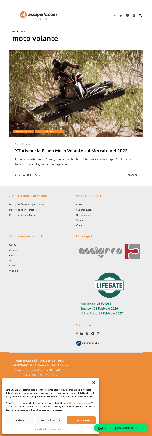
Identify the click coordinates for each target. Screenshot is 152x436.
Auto (79, 204)
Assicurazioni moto (49, 131)
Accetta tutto (81, 420)
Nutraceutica (83, 214)
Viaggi (79, 225)
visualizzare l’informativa (77, 403)
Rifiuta (20, 420)
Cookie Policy (42, 429)
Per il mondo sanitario (22, 214)
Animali (13, 249)
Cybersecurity (84, 209)
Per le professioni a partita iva (26, 204)
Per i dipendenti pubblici (23, 209)
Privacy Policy (57, 429)
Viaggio (13, 270)
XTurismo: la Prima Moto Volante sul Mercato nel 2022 (71, 150)
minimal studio (90, 343)
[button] (94, 382)
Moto (12, 265)
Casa (12, 255)
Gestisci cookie (50, 420)
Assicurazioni (24, 131)
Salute (79, 220)
